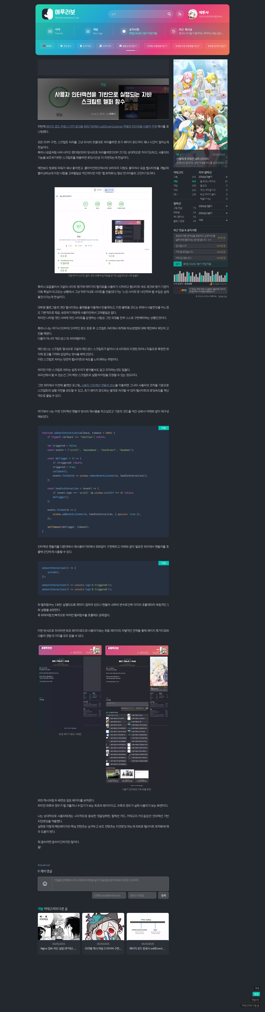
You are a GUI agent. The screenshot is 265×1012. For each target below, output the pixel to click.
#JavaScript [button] (44, 865)
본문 (256, 994)
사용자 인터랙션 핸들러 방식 (98, 385)
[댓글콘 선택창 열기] (45, 884)
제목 (257, 988)
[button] (218, 284)
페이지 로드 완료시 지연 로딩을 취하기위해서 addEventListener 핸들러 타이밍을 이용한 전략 (101, 126)
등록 (163, 895)
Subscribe (222, 296)
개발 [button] (103, 84)
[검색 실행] (169, 14)
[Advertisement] (103, 67)
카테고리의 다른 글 (250, 1005)
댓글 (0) (255, 999)
